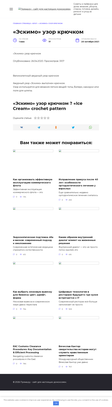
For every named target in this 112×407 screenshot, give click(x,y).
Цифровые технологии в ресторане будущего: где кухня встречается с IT (78, 294)
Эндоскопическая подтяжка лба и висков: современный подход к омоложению (33, 240)
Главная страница (22, 23)
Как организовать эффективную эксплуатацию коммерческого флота (32, 182)
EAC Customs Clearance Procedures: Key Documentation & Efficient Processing (32, 349)
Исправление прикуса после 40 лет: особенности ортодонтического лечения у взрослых (78, 184)
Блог (35, 23)
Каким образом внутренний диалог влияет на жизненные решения (77, 240)
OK (56, 403)
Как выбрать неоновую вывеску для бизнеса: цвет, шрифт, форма (32, 294)
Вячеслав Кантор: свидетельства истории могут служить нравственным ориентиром (77, 351)
